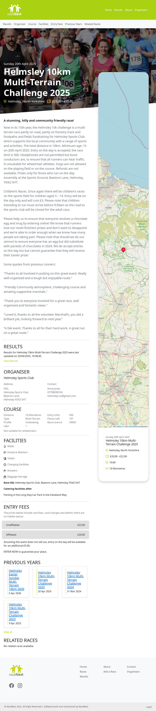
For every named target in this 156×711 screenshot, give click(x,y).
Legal (149, 706)
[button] (123, 250)
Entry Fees (57, 24)
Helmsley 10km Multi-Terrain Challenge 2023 (17, 611)
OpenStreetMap (131, 426)
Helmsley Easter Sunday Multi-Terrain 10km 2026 (16, 580)
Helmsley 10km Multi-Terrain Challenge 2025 (46, 579)
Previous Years (73, 24)
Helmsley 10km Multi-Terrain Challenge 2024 (75, 579)
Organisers (141, 10)
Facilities (43, 24)
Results (118, 10)
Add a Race (109, 671)
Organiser (20, 24)
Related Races (93, 24)
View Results (11, 361)
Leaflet (118, 426)
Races (108, 10)
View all (8, 632)
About (128, 10)
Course (32, 24)
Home (83, 666)
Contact (131, 666)
